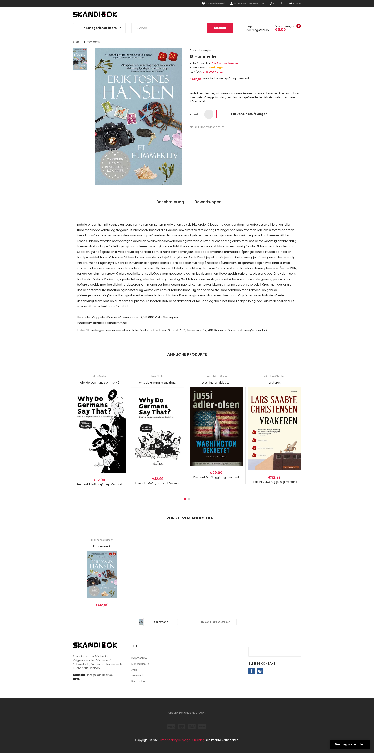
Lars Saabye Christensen (274, 376)
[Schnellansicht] (115, 434)
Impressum (139, 658)
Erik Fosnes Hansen (224, 63)
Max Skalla (99, 376)
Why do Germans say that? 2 (99, 382)
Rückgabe (138, 681)
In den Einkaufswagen (250, 114)
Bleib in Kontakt (262, 663)
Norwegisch (205, 50)
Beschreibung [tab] (170, 202)
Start (76, 42)
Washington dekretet (216, 382)
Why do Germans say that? (157, 382)
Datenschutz (140, 664)
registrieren (261, 30)
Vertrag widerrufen (350, 744)
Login (250, 26)
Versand (243, 78)
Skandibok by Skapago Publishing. (182, 740)
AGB (134, 670)
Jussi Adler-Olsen (216, 376)
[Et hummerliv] (141, 622)
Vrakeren (275, 382)
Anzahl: (195, 114)
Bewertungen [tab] (208, 202)
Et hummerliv (102, 546)
